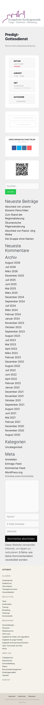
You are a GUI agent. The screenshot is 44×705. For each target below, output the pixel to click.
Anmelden (11, 459)
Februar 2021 (12, 421)
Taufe (4, 601)
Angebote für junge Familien (12, 640)
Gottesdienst (21, 101)
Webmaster (31, 696)
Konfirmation (7, 604)
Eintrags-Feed (13, 463)
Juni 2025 (11, 284)
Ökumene (6, 628)
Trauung (5, 607)
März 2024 (11, 310)
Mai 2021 (10, 417)
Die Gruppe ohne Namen (19, 238)
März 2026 (11, 271)
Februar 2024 (13, 314)
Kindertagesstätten (9, 672)
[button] (20, 4)
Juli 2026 (10, 266)
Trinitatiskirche (7, 658)
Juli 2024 (10, 305)
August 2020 (12, 434)
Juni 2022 (11, 374)
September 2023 (15, 331)
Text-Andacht (7, 586)
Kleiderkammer (8, 631)
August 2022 (12, 365)
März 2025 (11, 292)
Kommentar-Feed (15, 468)
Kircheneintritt (7, 616)
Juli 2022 (10, 370)
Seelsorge (6, 613)
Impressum (12, 696)
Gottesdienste (7, 580)
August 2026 (12, 262)
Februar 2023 (13, 357)
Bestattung (6, 610)
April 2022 (11, 378)
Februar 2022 (13, 383)
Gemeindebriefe (8, 592)
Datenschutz (22, 696)
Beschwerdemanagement (11, 669)
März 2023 (11, 353)
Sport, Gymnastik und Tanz (12, 646)
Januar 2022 (12, 387)
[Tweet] (19, 148)
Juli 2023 (10, 340)
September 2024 (15, 301)
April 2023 (11, 348)
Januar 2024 (12, 318)
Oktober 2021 (13, 400)
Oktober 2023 (13, 327)
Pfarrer (4, 666)
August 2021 (12, 408)
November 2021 (14, 396)
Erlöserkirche (7, 661)
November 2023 (14, 322)
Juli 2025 (10, 279)
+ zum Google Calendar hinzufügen (22, 118)
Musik (4, 649)
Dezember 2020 (14, 426)
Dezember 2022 (14, 361)
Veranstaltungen (8, 625)
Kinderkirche (7, 583)
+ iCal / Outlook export (23, 124)
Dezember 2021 (14, 391)
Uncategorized (13, 447)
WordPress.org (13, 472)
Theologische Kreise (9, 589)
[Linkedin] (24, 148)
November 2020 (14, 430)
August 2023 (12, 335)
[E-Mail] (29, 148)
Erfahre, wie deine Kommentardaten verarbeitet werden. (19, 556)
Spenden (5, 675)
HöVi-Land (6, 634)
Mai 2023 (10, 344)
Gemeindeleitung (8, 663)
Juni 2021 (10, 413)
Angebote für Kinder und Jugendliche (15, 637)
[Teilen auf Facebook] (14, 148)
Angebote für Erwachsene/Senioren (15, 643)
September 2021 (14, 404)
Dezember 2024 (14, 297)
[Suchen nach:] (22, 186)
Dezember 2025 (14, 275)
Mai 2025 (10, 288)
